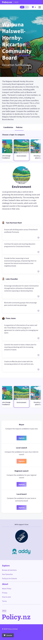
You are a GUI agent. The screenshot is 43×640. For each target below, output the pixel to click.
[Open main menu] (39, 7)
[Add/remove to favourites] (38, 237)
